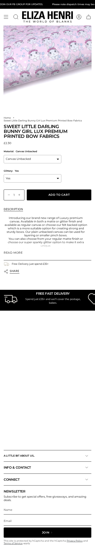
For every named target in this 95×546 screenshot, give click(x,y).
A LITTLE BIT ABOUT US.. (19, 455)
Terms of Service (13, 543)
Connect (12, 479)
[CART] (88, 17)
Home (7, 117)
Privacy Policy (75, 541)
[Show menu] (6, 17)
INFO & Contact (17, 467)
